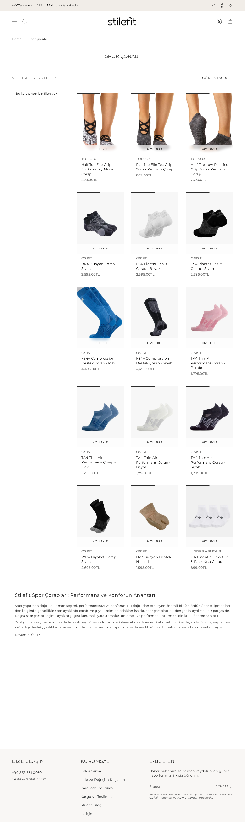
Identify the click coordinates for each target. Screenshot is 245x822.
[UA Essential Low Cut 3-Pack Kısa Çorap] (209, 516)
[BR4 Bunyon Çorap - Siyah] (100, 223)
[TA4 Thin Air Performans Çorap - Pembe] (209, 317)
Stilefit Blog (91, 805)
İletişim (87, 813)
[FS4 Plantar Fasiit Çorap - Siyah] (209, 223)
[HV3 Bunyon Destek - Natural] (154, 516)
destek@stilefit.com (29, 779)
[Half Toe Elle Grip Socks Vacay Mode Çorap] (100, 123)
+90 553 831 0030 (27, 773)
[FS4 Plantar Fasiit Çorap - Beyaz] (154, 223)
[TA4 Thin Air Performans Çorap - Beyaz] (154, 417)
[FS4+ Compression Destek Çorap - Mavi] (100, 317)
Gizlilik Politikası (161, 797)
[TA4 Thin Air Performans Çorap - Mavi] (100, 417)
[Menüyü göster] (14, 21)
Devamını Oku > (27, 634)
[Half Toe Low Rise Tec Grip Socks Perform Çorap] (209, 123)
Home (16, 39)
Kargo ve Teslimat (96, 796)
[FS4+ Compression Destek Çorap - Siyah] (154, 317)
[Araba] (230, 21)
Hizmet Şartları (187, 797)
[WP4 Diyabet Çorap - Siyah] (100, 516)
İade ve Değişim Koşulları (103, 779)
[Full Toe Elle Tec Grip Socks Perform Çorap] (154, 123)
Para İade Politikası (97, 788)
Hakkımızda (91, 771)
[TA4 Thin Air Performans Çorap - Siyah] (209, 417)
